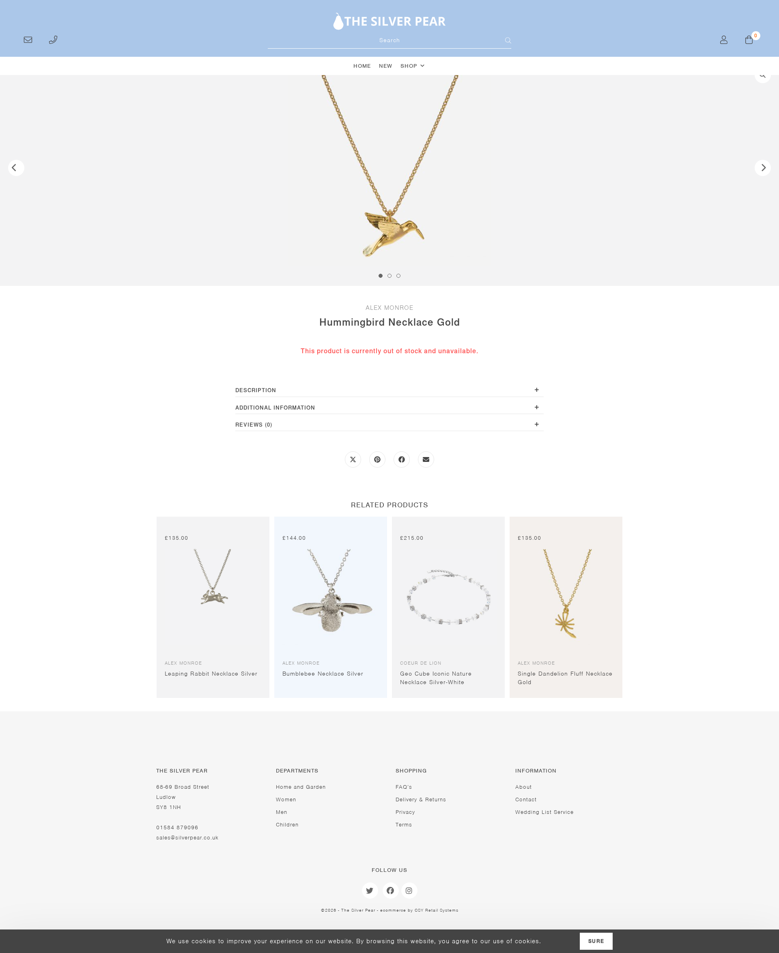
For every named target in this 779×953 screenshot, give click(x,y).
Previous (16, 168)
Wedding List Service (544, 812)
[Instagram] (409, 890)
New (385, 65)
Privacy (405, 812)
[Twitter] (370, 890)
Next (763, 168)
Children (287, 824)
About (523, 786)
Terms (404, 824)
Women (286, 799)
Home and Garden (301, 786)
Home (362, 65)
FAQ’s (404, 786)
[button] (763, 75)
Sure (596, 941)
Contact (526, 799)
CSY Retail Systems (436, 910)
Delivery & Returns (421, 799)
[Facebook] (391, 890)
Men (281, 812)
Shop (408, 65)
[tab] (389, 391)
